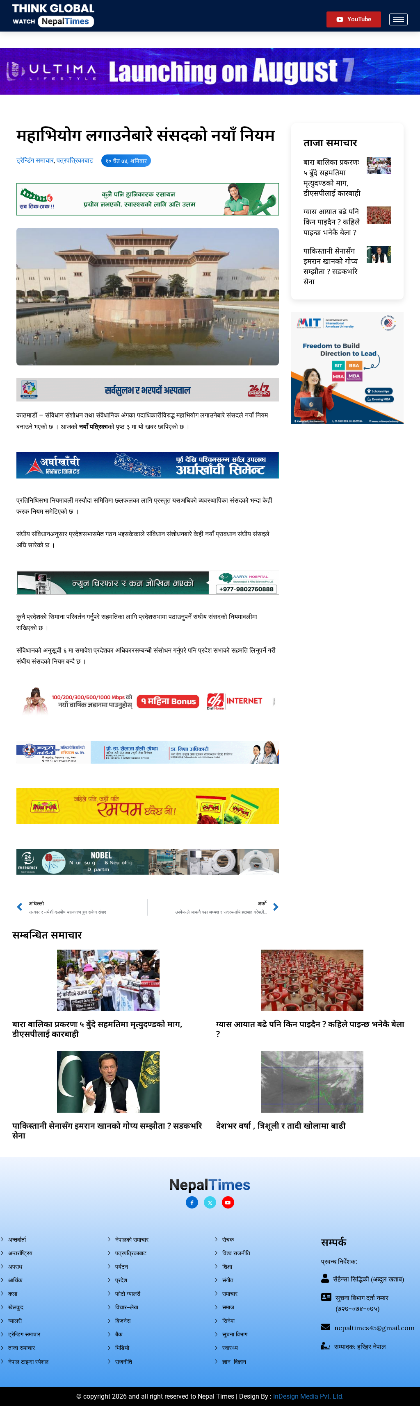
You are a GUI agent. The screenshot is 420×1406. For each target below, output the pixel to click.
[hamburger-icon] (398, 19)
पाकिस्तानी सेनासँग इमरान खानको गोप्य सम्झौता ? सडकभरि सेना (331, 266)
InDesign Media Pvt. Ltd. (308, 1396)
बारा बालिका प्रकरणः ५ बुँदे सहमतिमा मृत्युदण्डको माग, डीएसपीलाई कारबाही (332, 177)
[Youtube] (228, 1202)
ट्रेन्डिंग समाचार (35, 160)
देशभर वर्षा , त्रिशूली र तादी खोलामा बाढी (281, 1125)
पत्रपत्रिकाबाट (75, 160)
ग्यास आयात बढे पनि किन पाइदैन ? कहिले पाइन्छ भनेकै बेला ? (332, 221)
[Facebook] (192, 1202)
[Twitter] (210, 1202)
